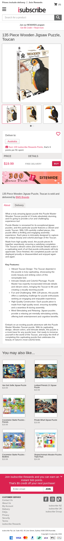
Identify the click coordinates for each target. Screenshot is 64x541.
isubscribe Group (54, 511)
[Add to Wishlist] (58, 134)
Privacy (5, 515)
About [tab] (7, 205)
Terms (5, 521)
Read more (39, 28)
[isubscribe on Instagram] (53, 499)
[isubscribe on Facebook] (46, 499)
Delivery (6, 509)
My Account (7, 506)
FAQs (4, 512)
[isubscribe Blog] (59, 499)
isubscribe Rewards (11, 524)
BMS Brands (22, 197)
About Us (6, 503)
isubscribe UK (55, 508)
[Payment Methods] (35, 537)
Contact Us (7, 500)
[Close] (61, 476)
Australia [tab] (12, 141)
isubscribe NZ (55, 505)
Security (6, 518)
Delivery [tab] (19, 205)
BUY (56, 163)
